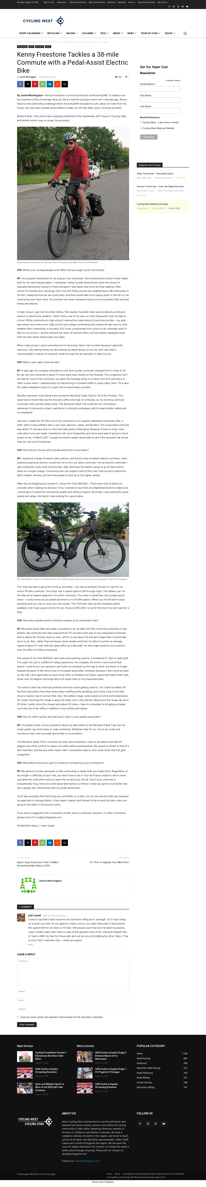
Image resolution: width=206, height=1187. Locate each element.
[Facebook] (169, 7)
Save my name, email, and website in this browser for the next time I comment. (61, 1017)
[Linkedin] (50, 84)
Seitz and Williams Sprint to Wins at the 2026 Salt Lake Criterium (49, 1087)
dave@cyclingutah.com (87, 1160)
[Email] (64, 84)
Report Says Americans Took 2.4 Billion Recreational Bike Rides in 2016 (38, 864)
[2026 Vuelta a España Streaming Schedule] (25, 1073)
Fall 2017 (39, 46)
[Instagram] (174, 7)
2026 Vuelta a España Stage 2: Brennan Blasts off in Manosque (111, 1055)
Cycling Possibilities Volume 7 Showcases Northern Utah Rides (50, 1055)
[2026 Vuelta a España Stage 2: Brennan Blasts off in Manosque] (85, 1056)
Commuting (31, 42)
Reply (30, 944)
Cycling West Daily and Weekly (158, 128)
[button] (185, 33)
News (48, 46)
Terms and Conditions (103, 1182)
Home (20, 42)
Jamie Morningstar (28, 77)
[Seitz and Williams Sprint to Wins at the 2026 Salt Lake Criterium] (25, 1088)
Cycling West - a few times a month (161, 122)
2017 (31, 46)
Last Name (145, 106)
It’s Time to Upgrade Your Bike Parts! (109, 862)
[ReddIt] (57, 84)
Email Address (148, 84)
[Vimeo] (182, 7)
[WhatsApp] (42, 84)
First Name (145, 95)
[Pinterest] (35, 84)
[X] (178, 7)
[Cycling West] (43, 20)
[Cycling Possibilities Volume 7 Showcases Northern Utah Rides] (25, 1056)
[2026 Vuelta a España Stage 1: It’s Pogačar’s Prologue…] (85, 1073)
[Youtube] (187, 7)
